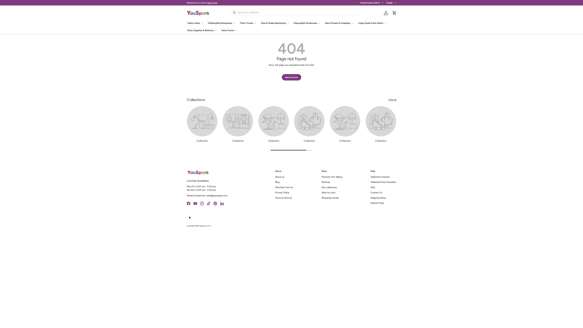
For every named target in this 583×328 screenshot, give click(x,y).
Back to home (291, 77)
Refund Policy (377, 203)
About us (279, 177)
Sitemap (326, 182)
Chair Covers (246, 23)
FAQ (372, 187)
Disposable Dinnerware (305, 23)
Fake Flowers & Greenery (337, 23)
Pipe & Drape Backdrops (273, 23)
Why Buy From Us (284, 187)
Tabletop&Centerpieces (220, 23)
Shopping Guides (330, 197)
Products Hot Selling (332, 177)
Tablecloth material (379, 177)
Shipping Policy (378, 197)
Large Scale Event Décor (370, 23)
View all (392, 99)
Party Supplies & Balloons (200, 30)
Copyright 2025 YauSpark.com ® (199, 226)
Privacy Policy (282, 192)
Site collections (329, 187)
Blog (277, 182)
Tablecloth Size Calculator (383, 182)
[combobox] (295, 12)
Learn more (212, 3)
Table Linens (193, 23)
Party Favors (227, 30)
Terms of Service (283, 197)
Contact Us (376, 192)
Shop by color (329, 192)
